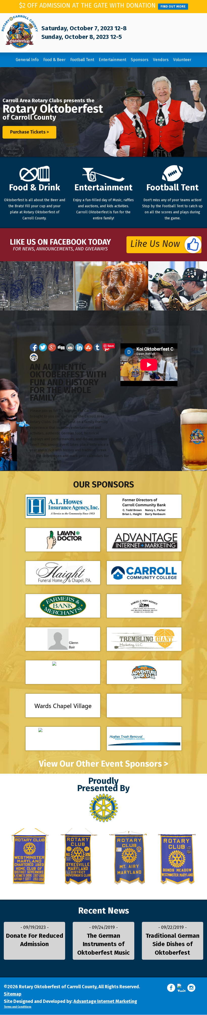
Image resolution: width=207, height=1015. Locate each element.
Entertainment (112, 59)
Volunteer (182, 59)
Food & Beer (54, 59)
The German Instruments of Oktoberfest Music (103, 944)
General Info (27, 59)
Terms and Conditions (17, 1006)
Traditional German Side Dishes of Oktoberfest (172, 944)
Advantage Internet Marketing (105, 1001)
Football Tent (82, 59)
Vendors (161, 59)
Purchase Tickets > (29, 132)
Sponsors (139, 59)
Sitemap (12, 994)
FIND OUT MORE (173, 6)
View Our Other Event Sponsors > (103, 764)
